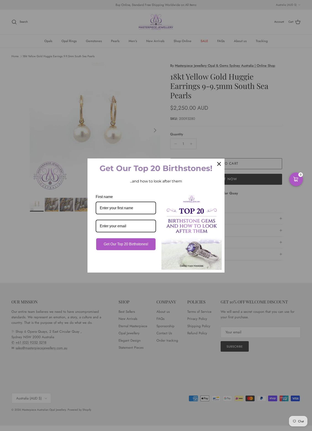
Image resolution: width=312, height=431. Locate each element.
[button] (296, 179)
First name (104, 197)
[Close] (219, 163)
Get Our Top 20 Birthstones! (126, 244)
